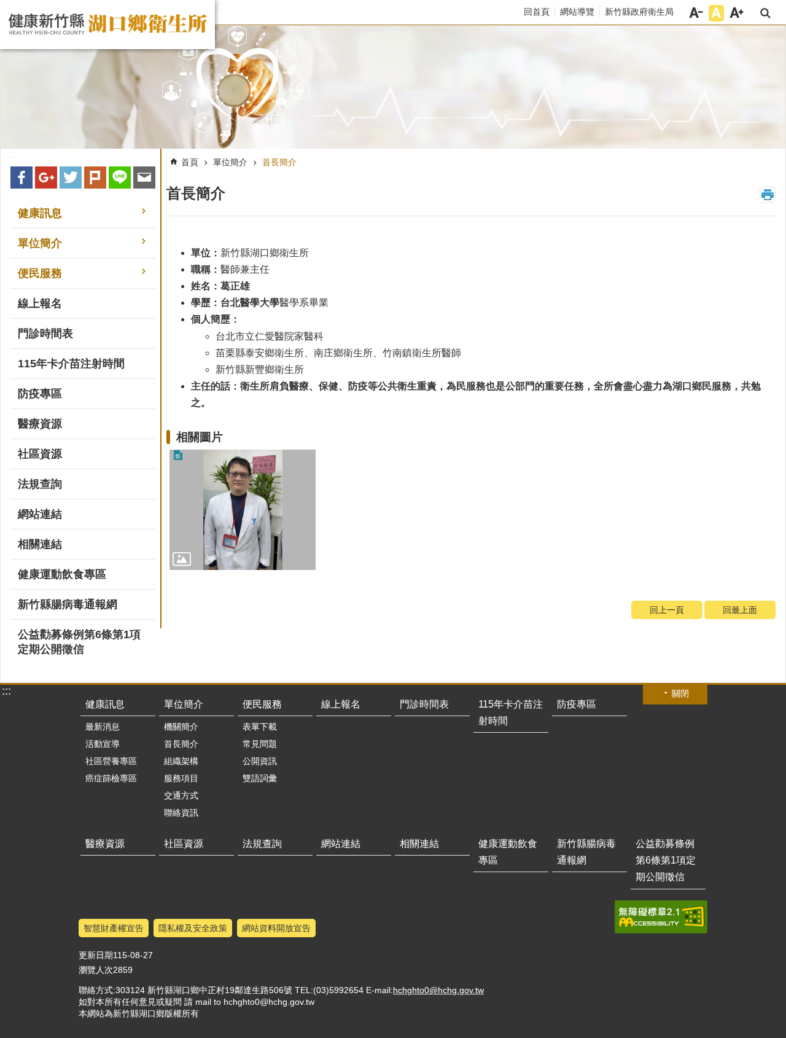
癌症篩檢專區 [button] (111, 778)
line (120, 177)
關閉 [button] (680, 693)
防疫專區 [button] (40, 394)
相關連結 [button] (40, 544)
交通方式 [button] (181, 795)
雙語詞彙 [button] (260, 778)
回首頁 (537, 12)
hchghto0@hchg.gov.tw (438, 990)
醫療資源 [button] (40, 424)
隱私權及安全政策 (192, 928)
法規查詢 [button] (40, 484)
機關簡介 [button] (181, 727)
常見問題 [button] (260, 744)
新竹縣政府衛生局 (639, 12)
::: (221, 6)
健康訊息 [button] (40, 213)
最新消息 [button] (102, 727)
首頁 (189, 162)
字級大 (736, 13)
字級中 (716, 13)
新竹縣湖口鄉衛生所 (107, 24)
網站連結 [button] (40, 514)
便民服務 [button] (40, 273)
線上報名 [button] (40, 303)
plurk (95, 177)
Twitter (71, 177)
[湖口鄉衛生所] (393, 87)
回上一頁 (667, 610)
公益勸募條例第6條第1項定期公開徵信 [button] (79, 641)
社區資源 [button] (40, 454)
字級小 (696, 13)
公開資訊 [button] (260, 761)
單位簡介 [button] (40, 243)
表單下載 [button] (260, 727)
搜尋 (765, 13)
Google (46, 177)
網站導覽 (577, 12)
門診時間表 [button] (45, 333)
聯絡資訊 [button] (181, 813)
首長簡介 (279, 162)
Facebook (21, 177)
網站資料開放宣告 (276, 928)
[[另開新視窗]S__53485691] (242, 510)
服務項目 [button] (181, 778)
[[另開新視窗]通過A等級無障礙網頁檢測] (661, 917)
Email (144, 177)
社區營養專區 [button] (111, 761)
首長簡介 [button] (181, 744)
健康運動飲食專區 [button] (62, 574)
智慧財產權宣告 (114, 928)
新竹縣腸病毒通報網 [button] (67, 604)
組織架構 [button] (181, 761)
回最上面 (740, 610)
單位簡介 (230, 162)
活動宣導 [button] (102, 744)
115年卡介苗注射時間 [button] (71, 363)
